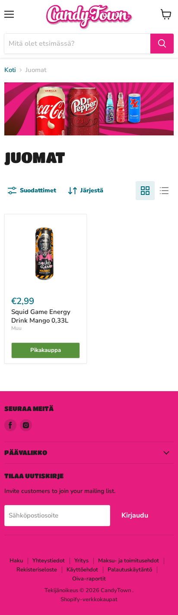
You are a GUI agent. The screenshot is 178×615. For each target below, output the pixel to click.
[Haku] (162, 43)
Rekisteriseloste (36, 570)
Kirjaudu (134, 515)
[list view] (164, 190)
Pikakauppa (45, 350)
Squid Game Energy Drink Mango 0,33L (40, 316)
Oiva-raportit (89, 579)
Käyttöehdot (82, 570)
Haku (16, 561)
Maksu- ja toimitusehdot (128, 561)
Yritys (81, 561)
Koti (10, 70)
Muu (16, 328)
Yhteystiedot (48, 561)
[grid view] (145, 190)
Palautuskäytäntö (130, 570)
